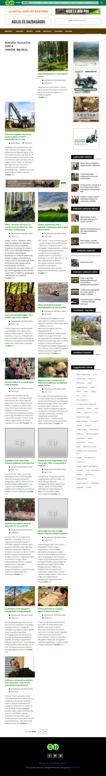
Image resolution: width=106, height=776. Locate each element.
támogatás (94, 421)
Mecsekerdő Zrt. (89, 458)
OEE (96, 413)
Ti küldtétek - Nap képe (83, 310)
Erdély (89, 383)
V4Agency (17, 336)
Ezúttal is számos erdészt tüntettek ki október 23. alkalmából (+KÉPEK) (89, 199)
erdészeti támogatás (83, 417)
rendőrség (79, 434)
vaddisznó (79, 487)
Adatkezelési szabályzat (58, 763)
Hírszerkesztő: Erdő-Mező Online (55, 80)
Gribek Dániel (15, 143)
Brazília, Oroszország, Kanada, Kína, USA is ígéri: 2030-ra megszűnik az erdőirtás (52, 463)
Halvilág (68, 31)
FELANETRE (75, 767)
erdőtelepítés (95, 483)
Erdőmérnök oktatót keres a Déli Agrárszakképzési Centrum (90, 231)
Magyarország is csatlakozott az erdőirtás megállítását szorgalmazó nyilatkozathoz (52, 382)
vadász (93, 387)
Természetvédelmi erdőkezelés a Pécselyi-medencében (89, 176)
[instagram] (11, 7)
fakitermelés (80, 383)
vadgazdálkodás (81, 479)
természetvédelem (92, 434)
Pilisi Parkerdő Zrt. (82, 400)
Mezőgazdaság (12, 39)
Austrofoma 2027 (86, 262)
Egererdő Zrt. (89, 475)
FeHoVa (88, 487)
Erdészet (8, 31)
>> (45, 731)
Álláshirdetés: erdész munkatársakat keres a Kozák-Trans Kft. (88, 219)
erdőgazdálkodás (82, 387)
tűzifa (96, 408)
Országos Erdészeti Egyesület (86, 404)
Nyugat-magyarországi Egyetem (87, 466)
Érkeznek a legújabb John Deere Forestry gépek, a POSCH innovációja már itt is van (18, 136)
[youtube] (13, 7)
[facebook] (8, 7)
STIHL (95, 374)
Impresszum (43, 763)
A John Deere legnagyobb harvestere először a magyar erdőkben (89, 292)
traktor (84, 396)
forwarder (79, 470)
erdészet (79, 425)
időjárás (90, 438)
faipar (78, 447)
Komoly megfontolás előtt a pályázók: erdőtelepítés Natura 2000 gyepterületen (53, 227)
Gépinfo (29, 31)
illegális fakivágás (82, 421)
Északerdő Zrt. (94, 430)
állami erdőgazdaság (83, 374)
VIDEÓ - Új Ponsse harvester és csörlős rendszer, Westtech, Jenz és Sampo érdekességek (19, 227)
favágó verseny (81, 430)
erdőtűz (79, 413)
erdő (77, 396)
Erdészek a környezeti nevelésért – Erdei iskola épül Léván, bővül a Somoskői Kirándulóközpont (19, 682)
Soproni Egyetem (82, 483)
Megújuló (47, 31)
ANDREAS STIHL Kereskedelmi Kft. (86, 452)
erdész (86, 391)
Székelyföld (80, 408)
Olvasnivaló (26, 39)
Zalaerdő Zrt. (80, 462)
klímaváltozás (81, 442)
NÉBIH (78, 391)
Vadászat (20, 31)
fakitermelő (88, 413)
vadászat (91, 379)
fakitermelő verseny (89, 447)
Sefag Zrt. (88, 425)
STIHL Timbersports (92, 470)
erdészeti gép (80, 379)
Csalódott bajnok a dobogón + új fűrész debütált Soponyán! (90, 302)
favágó (93, 391)
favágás (79, 458)
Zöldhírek (58, 31)
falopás (89, 408)
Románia (79, 475)
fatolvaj (90, 442)
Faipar (38, 31)
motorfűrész (80, 438)
